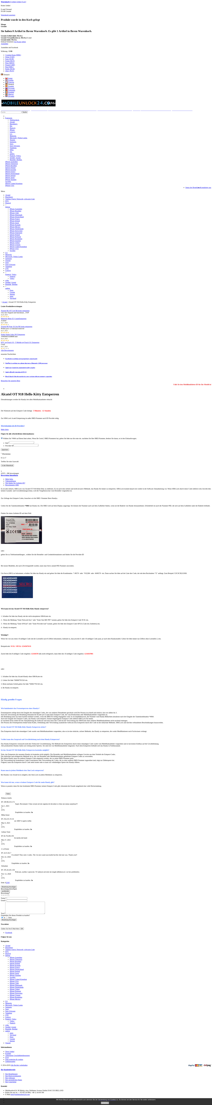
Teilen (8, 794)
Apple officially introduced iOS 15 (15, 372)
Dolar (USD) (9, 57)
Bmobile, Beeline (16, 160)
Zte (11, 152)
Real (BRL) (9, 67)
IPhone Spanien (10, 180)
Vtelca (12, 278)
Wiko (12, 150)
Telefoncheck (15, 120)
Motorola (13, 136)
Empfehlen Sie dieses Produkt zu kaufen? (15, 915)
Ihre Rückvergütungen (13, 1076)
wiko (7, 280)
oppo (11, 296)
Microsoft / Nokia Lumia (18, 138)
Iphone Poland (10, 168)
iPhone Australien (11, 162)
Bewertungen (12, 485)
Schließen (104, 1103)
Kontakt (8, 1053)
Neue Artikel (9, 1051)
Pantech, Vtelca (15, 156)
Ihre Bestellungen (11, 1074)
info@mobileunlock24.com (20, 1094)
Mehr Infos (5, 429)
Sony (12, 144)
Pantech (12, 276)
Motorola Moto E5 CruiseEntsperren (13, 319)
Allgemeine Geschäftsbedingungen (17, 1055)
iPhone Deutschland (12, 174)
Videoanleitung (10, 481)
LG (11, 134)
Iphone (7, 207)
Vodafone (13, 148)
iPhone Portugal (15, 237)
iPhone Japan (10, 178)
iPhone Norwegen (16, 231)
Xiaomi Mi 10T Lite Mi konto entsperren (15, 311)
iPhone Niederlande (17, 229)
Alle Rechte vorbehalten (19, 1065)
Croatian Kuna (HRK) (13, 55)
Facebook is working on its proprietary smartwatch (21, 359)
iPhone (12, 130)
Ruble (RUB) (10, 69)
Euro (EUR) (9, 59)
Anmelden (4, 44)
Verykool (13, 298)
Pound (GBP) (10, 65)
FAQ (7, 1057)
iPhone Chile (14, 213)
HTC (7, 201)
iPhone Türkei (15, 243)
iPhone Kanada (10, 170)
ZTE (7, 268)
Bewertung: (5, 893)
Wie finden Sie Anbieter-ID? (15, 483)
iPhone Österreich (11, 164)
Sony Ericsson (15, 146)
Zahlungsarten (10, 1061)
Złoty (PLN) (9, 71)
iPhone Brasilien (11, 166)
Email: (3, 900)
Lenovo (13, 132)
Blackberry (14, 124)
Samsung (13, 142)
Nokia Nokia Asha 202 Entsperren (13, 334)
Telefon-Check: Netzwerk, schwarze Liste (20, 199)
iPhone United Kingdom (13, 183)
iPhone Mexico (15, 227)
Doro (11, 290)
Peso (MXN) (9, 63)
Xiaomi (12, 140)
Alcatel (12, 122)
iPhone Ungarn (15, 245)
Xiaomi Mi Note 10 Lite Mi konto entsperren (16, 327)
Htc (11, 126)
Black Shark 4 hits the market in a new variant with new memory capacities (28, 376)
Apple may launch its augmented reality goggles (20, 367)
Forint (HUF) (10, 61)
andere (12, 154)
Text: (3, 913)
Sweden (8, 182)
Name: (3, 898)
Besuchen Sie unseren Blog (10, 381)
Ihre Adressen (10, 1078)
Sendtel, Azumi (15, 158)
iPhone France (10, 172)
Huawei (13, 128)
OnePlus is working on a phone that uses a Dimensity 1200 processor (26, 363)
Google (12, 292)
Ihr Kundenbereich (8, 1070)
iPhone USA (9, 185)
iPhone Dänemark (16, 215)
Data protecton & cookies (14, 1059)
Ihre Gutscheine (10, 1082)
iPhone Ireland (10, 176)
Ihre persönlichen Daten (13, 1080)
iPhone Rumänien (16, 239)
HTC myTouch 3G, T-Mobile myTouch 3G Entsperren (20, 342)
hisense (12, 294)
